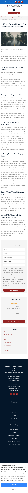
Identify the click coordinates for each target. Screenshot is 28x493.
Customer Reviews (14, 418)
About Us (14, 415)
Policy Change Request (14, 441)
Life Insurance (14, 408)
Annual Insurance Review (14, 444)
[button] (14, 10)
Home (2, 17)
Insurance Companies (14, 421)
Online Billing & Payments (14, 435)
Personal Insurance (14, 405)
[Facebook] (16, 2)
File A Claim (14, 438)
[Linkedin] (19, 2)
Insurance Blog (9, 17)
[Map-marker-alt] (22, 2)
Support (14, 432)
